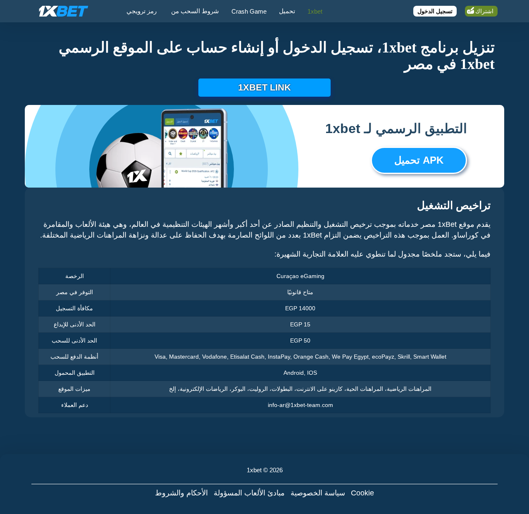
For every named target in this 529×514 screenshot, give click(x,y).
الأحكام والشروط (181, 493)
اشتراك (484, 11)
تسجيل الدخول (435, 11)
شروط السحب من (195, 10)
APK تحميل (418, 160)
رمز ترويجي (141, 10)
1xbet (314, 11)
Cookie (362, 493)
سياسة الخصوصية (318, 493)
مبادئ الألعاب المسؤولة (249, 493)
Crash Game (249, 11)
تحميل (287, 10)
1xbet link (264, 87)
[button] (514, 483)
